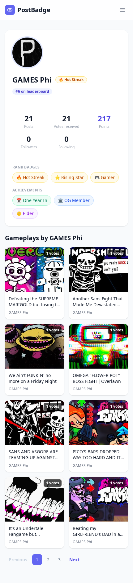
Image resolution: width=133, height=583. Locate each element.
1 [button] (37, 560)
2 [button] (48, 560)
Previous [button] (18, 560)
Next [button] (74, 560)
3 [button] (59, 560)
